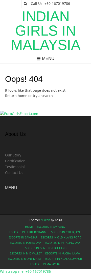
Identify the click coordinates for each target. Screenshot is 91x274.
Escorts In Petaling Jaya (62, 243)
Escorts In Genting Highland (45, 248)
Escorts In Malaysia (45, 264)
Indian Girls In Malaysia (45, 30)
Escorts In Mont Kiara (24, 259)
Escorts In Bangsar (23, 237)
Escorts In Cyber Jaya (65, 232)
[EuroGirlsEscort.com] (19, 113)
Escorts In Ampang (51, 227)
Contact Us (14, 172)
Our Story (13, 155)
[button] (25, 271)
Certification (15, 160)
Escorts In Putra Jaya (25, 243)
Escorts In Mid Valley (26, 253)
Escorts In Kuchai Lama (62, 253)
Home (29, 227)
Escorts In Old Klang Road (61, 237)
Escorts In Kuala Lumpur (63, 259)
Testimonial (15, 166)
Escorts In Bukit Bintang (27, 232)
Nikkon (45, 220)
